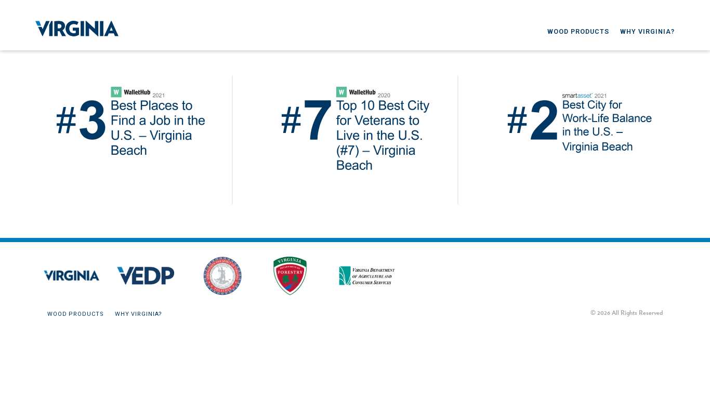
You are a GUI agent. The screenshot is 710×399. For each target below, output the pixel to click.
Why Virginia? (647, 31)
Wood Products (578, 31)
